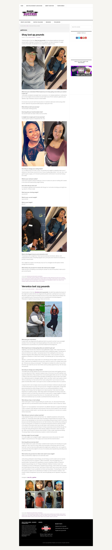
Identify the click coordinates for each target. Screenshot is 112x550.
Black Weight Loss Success (30, 13)
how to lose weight (34, 280)
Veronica (37, 292)
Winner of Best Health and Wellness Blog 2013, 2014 (46, 535)
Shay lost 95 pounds (33, 34)
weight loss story (53, 516)
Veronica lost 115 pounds (36, 286)
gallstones (48, 278)
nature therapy (27, 516)
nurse (32, 516)
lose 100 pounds (60, 515)
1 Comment (38, 37)
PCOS (46, 280)
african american (35, 277)
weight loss (55, 280)
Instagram (40, 276)
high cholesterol (62, 278)
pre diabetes (50, 280)
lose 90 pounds (42, 280)
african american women (45, 277)
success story (37, 516)
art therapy (41, 514)
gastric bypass (55, 278)
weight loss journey (45, 516)
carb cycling (24, 515)
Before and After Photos (32, 276)
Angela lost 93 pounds (60, 530)
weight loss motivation (30, 281)
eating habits (43, 278)
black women (25, 278)
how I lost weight (25, 280)
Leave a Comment (39, 289)
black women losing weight (34, 278)
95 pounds (29, 277)
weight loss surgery (40, 281)
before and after (54, 277)
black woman (62, 277)
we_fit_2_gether (32, 477)
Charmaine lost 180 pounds (61, 528)
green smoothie (36, 515)
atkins (45, 514)
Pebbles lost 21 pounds (60, 526)
